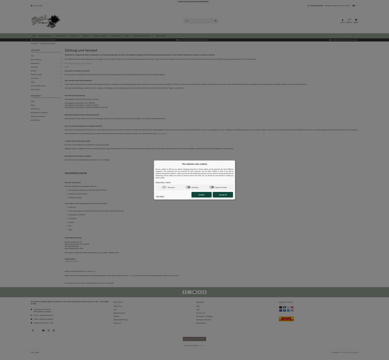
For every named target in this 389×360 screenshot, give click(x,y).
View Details (160, 196)
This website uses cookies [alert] (194, 164)
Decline (201, 195)
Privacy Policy (160, 182)
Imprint (168, 182)
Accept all (223, 195)
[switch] (164, 187)
